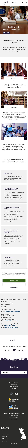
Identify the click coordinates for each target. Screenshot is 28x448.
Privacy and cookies (14, 382)
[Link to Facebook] (5, 350)
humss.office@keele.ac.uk (12, 311)
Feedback (14, 388)
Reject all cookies (13, 284)
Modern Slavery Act (14, 417)
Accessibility (14, 384)
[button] (23, 3)
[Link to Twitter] (9, 350)
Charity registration (14, 415)
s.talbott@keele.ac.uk (11, 320)
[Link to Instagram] (15, 350)
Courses (14, 2)
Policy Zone (14, 419)
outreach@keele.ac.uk (11, 327)
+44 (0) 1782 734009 (9, 325)
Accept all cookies (14, 280)
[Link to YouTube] (12, 350)
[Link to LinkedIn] (19, 350)
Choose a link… (6, 372)
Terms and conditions (14, 386)
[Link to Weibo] (22, 350)
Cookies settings (13, 287)
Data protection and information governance (14, 413)
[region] (14, 280)
